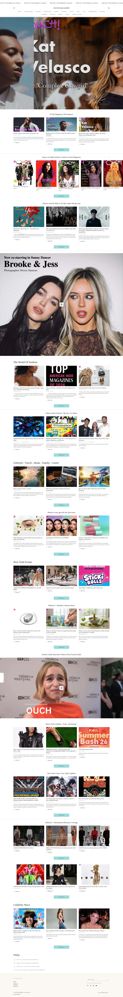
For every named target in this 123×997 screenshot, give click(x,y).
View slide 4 (65, 107)
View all (61, 149)
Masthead (15, 984)
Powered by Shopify (16, 994)
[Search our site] (14, 8)
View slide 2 (57, 107)
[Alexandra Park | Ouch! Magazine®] (46, 173)
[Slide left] (105, 157)
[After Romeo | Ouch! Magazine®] (23, 173)
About (14, 982)
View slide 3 (61, 107)
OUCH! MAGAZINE (20, 992)
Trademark (15, 986)
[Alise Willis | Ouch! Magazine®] (68, 174)
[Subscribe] (109, 979)
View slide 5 (69, 107)
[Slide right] (108, 157)
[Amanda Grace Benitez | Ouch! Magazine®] (91, 173)
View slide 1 (53, 107)
